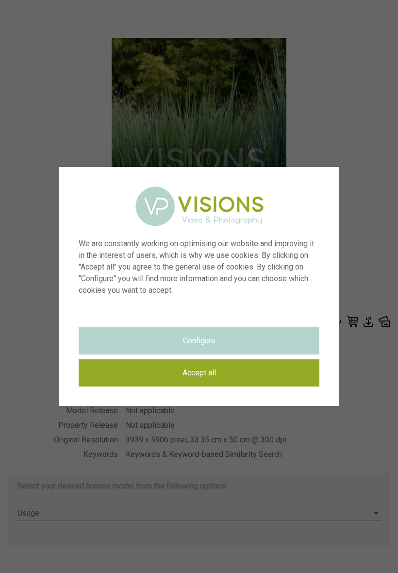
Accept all (199, 372)
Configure (199, 340)
